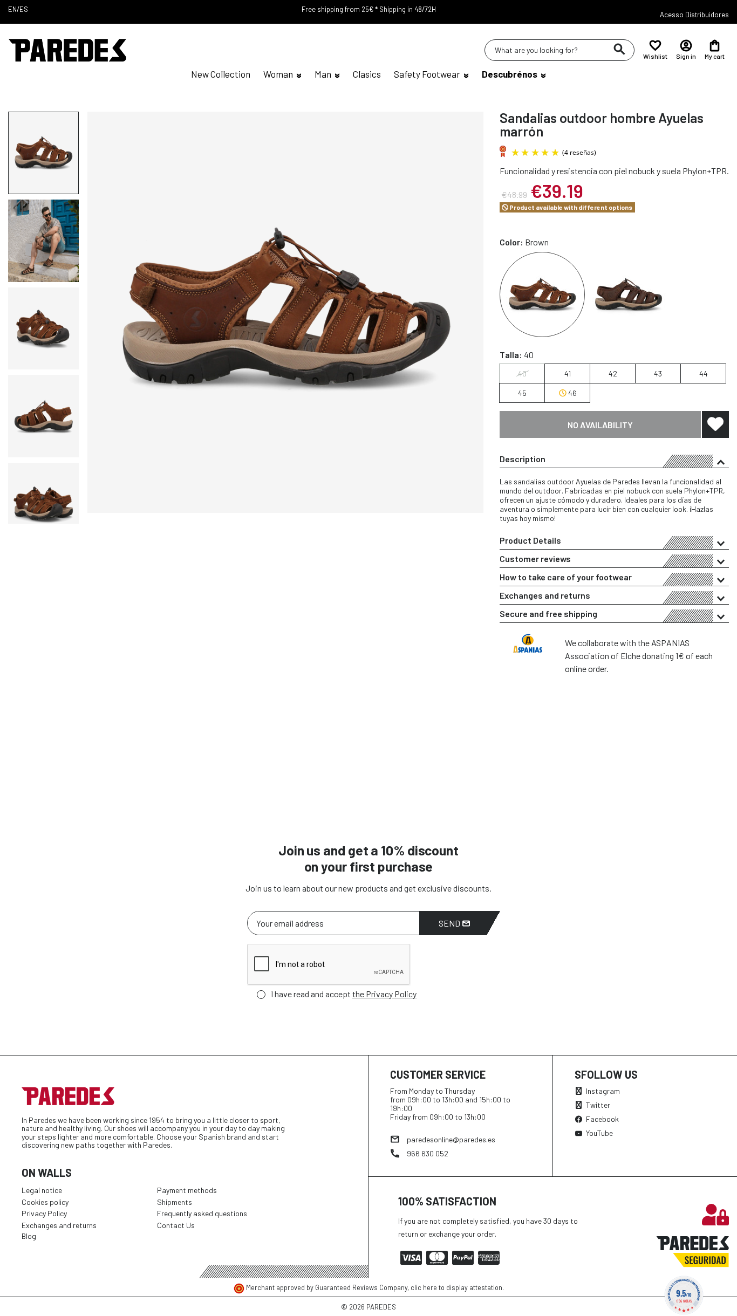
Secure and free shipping (548, 613)
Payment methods (187, 1190)
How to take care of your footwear (566, 577)
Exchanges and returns (545, 595)
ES (23, 9)
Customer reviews (535, 558)
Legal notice (42, 1190)
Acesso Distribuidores (694, 14)
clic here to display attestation (456, 1287)
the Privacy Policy (384, 994)
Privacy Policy (44, 1213)
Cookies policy (45, 1202)
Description (522, 459)
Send (450, 923)
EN (12, 9)
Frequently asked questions (202, 1213)
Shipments (174, 1202)
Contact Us (176, 1225)
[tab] (614, 459)
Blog (29, 1235)
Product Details (530, 540)
